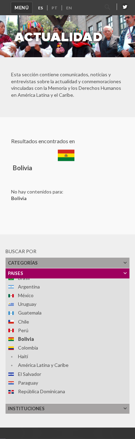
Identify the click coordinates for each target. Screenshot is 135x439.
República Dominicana (41, 391)
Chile (23, 322)
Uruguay (27, 304)
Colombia (28, 348)
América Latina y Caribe (43, 365)
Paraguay (28, 383)
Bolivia (26, 339)
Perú (23, 330)
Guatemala (30, 313)
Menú (22, 7)
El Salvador (29, 374)
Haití (23, 356)
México (26, 295)
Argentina (29, 287)
